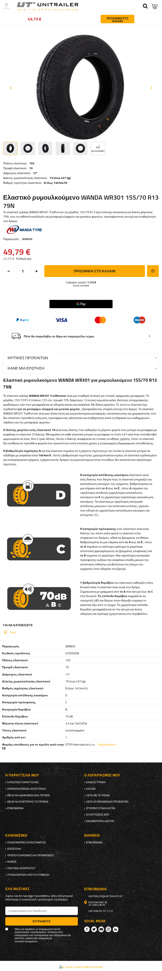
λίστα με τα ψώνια (98, 795)
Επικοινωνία (15, 808)
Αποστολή (14, 849)
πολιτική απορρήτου (21, 868)
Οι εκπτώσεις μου (97, 814)
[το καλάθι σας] (154, 6)
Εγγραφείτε (42, 921)
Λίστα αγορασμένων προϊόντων (107, 802)
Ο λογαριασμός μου (102, 775)
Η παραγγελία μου (22, 775)
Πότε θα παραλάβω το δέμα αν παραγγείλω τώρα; (59, 336)
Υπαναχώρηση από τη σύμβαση (28, 875)
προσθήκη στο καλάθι (94, 271)
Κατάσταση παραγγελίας (23, 782)
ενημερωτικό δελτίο (100, 821)
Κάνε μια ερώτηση (26, 368)
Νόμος (11, 862)
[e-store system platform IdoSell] (81, 967)
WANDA (27, 239)
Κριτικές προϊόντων (28, 358)
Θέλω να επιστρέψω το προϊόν (27, 802)
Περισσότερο (106, 744)
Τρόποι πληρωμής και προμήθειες (30, 855)
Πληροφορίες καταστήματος (26, 842)
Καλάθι (90, 789)
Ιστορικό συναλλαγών (100, 808)
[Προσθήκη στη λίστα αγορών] (153, 271)
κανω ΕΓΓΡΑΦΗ (96, 782)
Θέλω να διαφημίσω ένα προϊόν (28, 795)
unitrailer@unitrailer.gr (105, 896)
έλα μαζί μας (17, 889)
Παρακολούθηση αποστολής (26, 789)
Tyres (12, 632)
